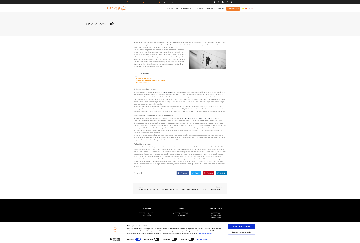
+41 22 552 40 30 (217, 215)
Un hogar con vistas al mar (144, 78)
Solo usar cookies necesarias (241, 232)
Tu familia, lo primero (142, 83)
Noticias (200, 8)
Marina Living (167, 92)
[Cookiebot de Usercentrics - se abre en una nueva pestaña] (115, 239)
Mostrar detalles (202, 239)
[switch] (156, 239)
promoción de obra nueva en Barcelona (197, 118)
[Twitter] (227, 2)
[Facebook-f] (214, 2)
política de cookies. (206, 233)
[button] (183, 173)
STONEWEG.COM (233, 8)
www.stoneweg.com (216, 217)
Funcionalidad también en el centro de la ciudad (150, 80)
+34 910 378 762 (184, 212)
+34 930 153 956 (150, 212)
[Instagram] (219, 2)
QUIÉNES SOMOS (172, 8)
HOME (163, 8)
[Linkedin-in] (223, 2)
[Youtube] (231, 2)
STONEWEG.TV (210, 8)
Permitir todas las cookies (241, 226)
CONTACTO (221, 8)
